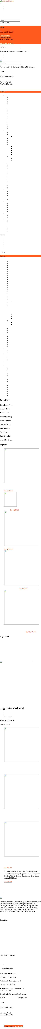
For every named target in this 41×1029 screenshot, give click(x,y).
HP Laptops (13, 140)
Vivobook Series (19, 152)
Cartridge (12, 227)
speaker (19, 654)
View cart (3, 43)
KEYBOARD (4, 649)
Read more (8, 773)
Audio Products (9, 190)
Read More (4, 915)
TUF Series (17, 150)
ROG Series (17, 148)
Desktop (16, 160)
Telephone (12, 207)
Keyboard (12, 180)
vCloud (11, 119)
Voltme (11, 105)
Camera (32, 642)
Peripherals (8, 201)
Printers (7, 219)
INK (10, 225)
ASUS (11, 107)
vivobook (10, 657)
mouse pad (12, 172)
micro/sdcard (24, 649)
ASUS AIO (17, 146)
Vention (11, 129)
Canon (11, 221)
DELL (25, 644)
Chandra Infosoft (11, 998)
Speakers (12, 195)
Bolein (11, 125)
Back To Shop (5, 36)
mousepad (3, 651)
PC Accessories (9, 170)
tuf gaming (25, 654)
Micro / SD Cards (15, 186)
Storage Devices (10, 184)
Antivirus (2, 641)
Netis (10, 103)
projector (37, 651)
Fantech (11, 115)
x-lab (31, 657)
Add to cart (8, 882)
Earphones (12, 191)
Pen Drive (12, 188)
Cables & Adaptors (15, 174)
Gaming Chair (14, 209)
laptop (15, 158)
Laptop (15, 136)
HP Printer (12, 223)
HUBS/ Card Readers (16, 178)
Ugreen (11, 113)
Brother (11, 229)
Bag (10, 205)
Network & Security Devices (14, 197)
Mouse (11, 182)
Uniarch (11, 217)
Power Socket (13, 203)
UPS (39, 654)
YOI (10, 117)
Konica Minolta (14, 101)
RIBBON (2, 654)
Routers (11, 199)
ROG (7, 654)
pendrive (9, 651)
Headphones (13, 193)
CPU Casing (13, 168)
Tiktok (6, 962)
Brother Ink (27, 642)
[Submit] (1, 65)
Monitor (11, 164)
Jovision (11, 215)
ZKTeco (12, 127)
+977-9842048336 (12, 252)
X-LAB (11, 123)
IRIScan (11, 121)
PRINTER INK (30, 651)
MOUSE (35, 649)
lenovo (18, 649)
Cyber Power (13, 99)
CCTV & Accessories (11, 213)
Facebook (7, 960)
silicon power (12, 654)
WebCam (12, 211)
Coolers (11, 166)
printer (21, 651)
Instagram (7, 964)
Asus (7, 641)
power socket (15, 651)
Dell (10, 111)
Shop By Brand (9, 95)
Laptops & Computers (12, 131)
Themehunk (31, 998)
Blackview (12, 97)
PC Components (10, 162)
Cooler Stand (12, 644)
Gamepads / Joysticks (16, 176)
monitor (30, 649)
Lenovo (11, 109)
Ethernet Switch (4, 646)
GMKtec (12, 138)
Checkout (10, 43)
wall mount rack (24, 657)
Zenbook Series (18, 154)
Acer (10, 133)
